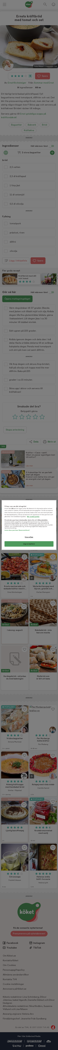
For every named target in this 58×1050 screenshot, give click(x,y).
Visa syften (29, 537)
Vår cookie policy (33, 516)
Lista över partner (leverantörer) (17, 530)
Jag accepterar (29, 544)
